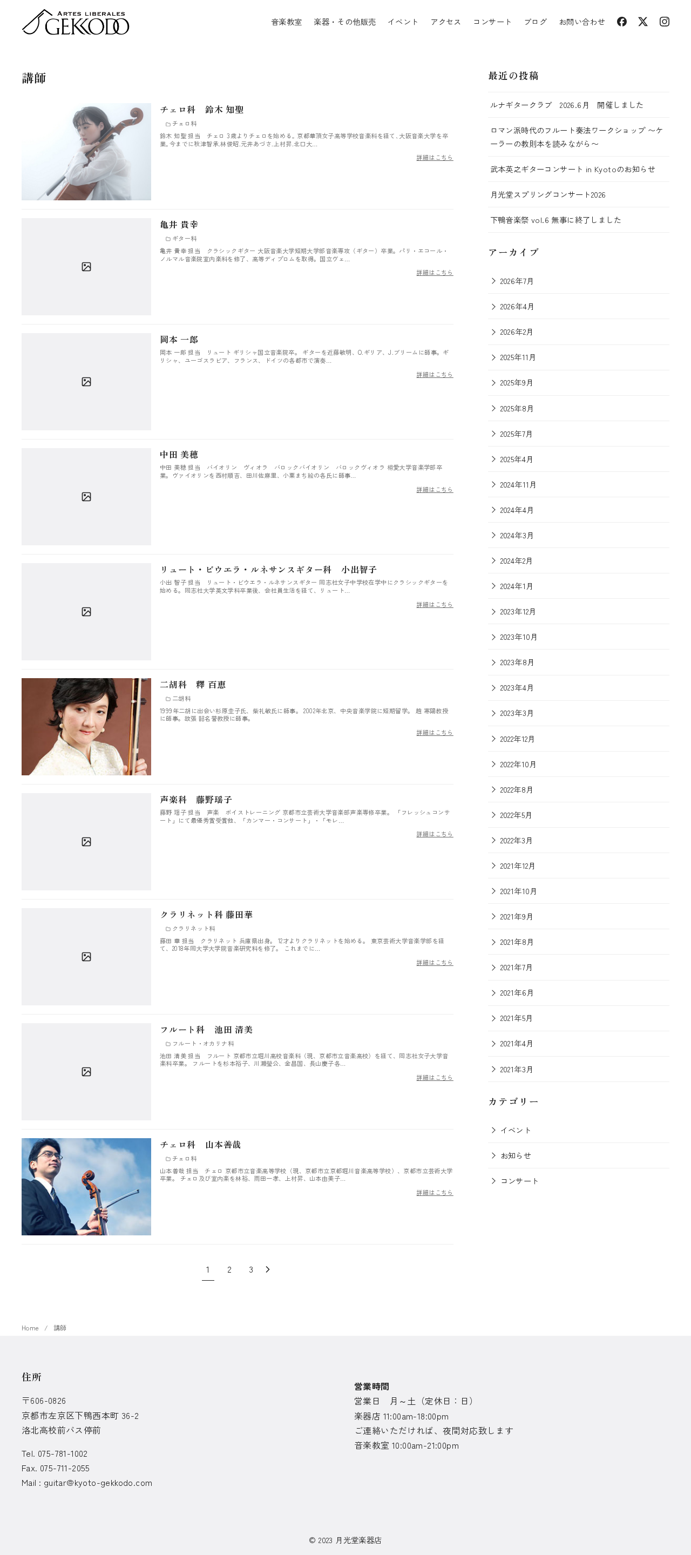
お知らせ (516, 1155)
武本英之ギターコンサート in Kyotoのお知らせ (572, 168)
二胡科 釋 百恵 (193, 684)
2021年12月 (518, 865)
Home (31, 1327)
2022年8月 (517, 789)
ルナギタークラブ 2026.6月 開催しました (567, 104)
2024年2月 (516, 560)
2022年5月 (516, 814)
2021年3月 (517, 1068)
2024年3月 (517, 534)
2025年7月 (516, 433)
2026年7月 (517, 280)
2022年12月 (518, 738)
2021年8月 (517, 941)
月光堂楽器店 (358, 1539)
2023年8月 (517, 661)
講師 (60, 1327)
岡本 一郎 (179, 339)
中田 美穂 (179, 454)
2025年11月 (518, 356)
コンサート (492, 21)
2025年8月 (517, 408)
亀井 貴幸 (179, 224)
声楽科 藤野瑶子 (196, 799)
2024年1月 (517, 585)
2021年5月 (516, 1017)
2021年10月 (519, 890)
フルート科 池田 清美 (206, 1029)
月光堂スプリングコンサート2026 (548, 194)
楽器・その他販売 (345, 21)
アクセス (446, 21)
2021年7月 (516, 966)
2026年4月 (517, 306)
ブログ (535, 21)
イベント (403, 21)
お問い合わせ (582, 21)
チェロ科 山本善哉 (200, 1144)
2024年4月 (517, 509)
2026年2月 (517, 331)
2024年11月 (518, 484)
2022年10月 (518, 763)
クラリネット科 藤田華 (206, 914)
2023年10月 (519, 636)
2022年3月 (516, 840)
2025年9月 (517, 382)
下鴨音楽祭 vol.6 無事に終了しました (555, 219)
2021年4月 (517, 1043)
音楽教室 (286, 21)
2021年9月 (517, 916)
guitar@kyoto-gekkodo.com (98, 1482)
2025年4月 (517, 458)
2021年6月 (517, 992)
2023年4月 (517, 687)
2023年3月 (517, 712)
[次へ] (267, 1269)
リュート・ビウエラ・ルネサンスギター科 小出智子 (268, 569)
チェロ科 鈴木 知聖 (202, 109)
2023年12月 (518, 611)
